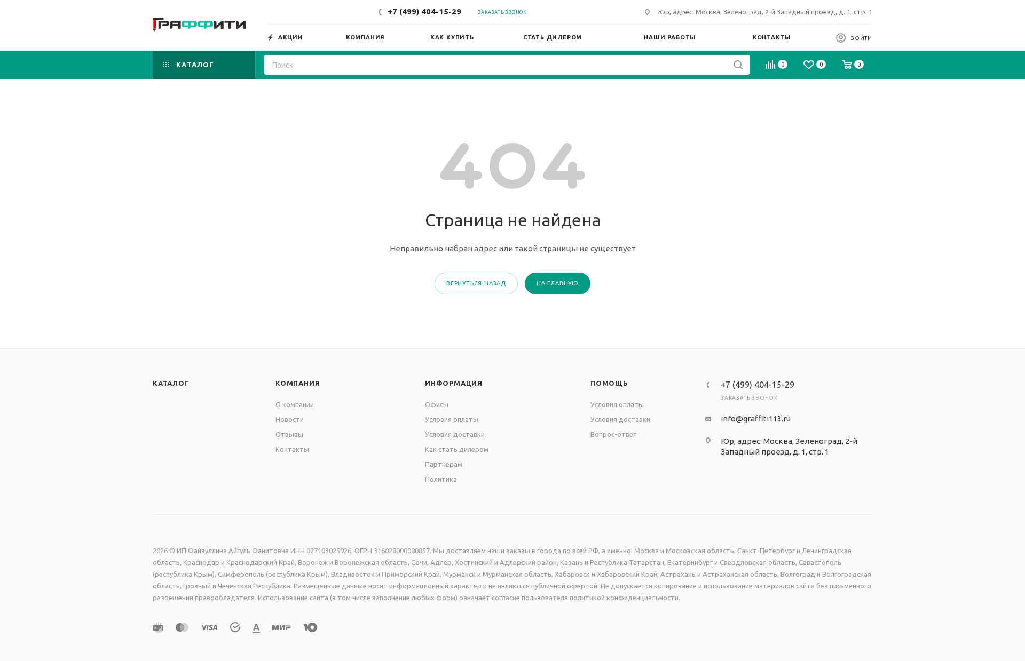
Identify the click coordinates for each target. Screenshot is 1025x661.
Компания (297, 383)
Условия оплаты (451, 419)
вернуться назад (476, 283)
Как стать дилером (456, 449)
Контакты (292, 449)
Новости (289, 419)
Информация (454, 383)
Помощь (609, 383)
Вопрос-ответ (613, 434)
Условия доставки (455, 434)
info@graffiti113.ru (756, 418)
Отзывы (289, 434)
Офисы (436, 404)
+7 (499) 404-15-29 (424, 11)
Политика (441, 479)
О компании (294, 404)
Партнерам (443, 464)
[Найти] (738, 65)
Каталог (171, 383)
